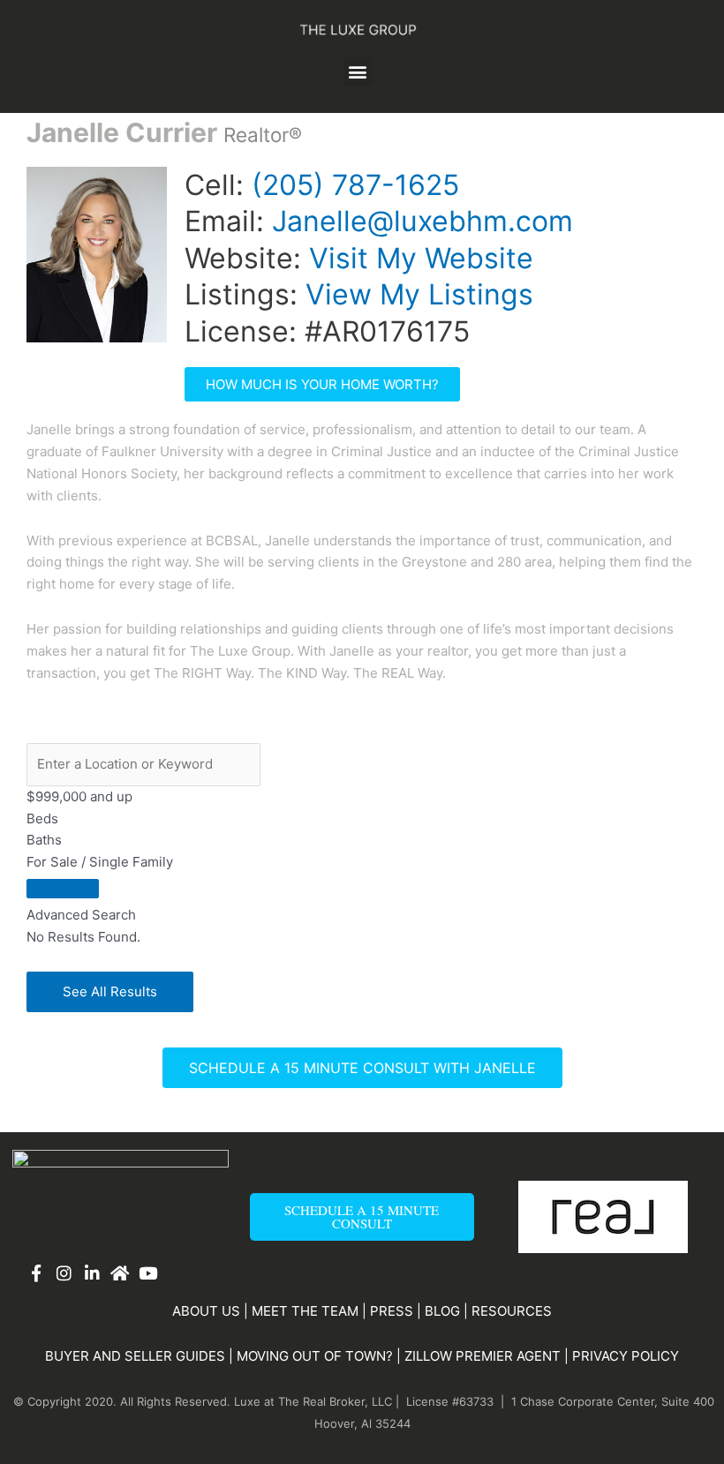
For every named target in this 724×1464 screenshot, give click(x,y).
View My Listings (419, 294)
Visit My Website (421, 258)
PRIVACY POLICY (625, 1356)
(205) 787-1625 (355, 185)
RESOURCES (511, 1311)
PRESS (391, 1311)
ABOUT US (206, 1311)
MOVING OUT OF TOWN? (315, 1356)
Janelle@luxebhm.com (422, 221)
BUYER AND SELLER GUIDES (135, 1356)
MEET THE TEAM (305, 1311)
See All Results (110, 991)
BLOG (442, 1311)
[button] (358, 71)
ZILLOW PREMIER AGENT (482, 1356)
